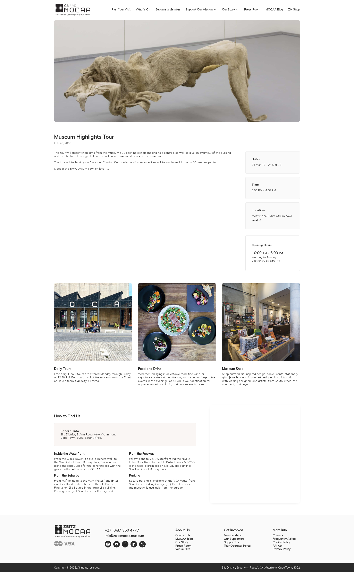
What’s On (143, 9)
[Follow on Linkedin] (133, 544)
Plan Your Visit (121, 9)
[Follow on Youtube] (116, 544)
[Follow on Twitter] (142, 544)
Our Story (228, 9)
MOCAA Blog (274, 9)
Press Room (252, 9)
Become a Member (167, 9)
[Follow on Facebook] (125, 544)
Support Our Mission (199, 9)
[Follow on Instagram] (108, 544)
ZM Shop (294, 9)
